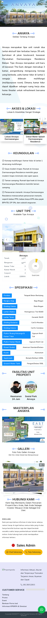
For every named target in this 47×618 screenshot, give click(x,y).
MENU (43, 4)
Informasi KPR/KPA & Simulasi (14, 606)
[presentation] (40, 119)
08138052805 (29, 585)
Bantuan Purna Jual (10, 603)
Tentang (5, 595)
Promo (5, 597)
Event (4, 600)
